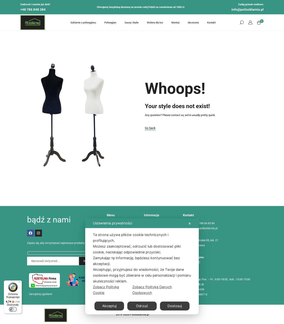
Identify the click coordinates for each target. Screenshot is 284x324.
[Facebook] (30, 233)
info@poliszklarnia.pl (247, 9)
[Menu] (19, 282)
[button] (242, 23)
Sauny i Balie (132, 22)
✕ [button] (189, 223)
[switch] (13, 309)
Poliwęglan (110, 22)
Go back (150, 128)
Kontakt (211, 22)
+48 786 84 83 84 (204, 223)
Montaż (175, 22)
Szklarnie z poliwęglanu (83, 22)
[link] (250, 23)
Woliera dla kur (155, 22)
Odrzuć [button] (142, 306)
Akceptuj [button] (109, 306)
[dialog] (142, 266)
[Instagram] (38, 233)
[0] (259, 23)
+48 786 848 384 (33, 9)
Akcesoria (193, 22)
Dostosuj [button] (175, 306)
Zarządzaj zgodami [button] (40, 294)
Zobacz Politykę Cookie (106, 290)
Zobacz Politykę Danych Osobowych (152, 290)
